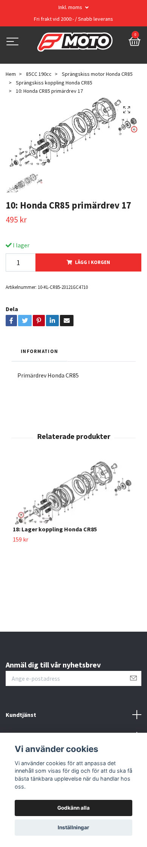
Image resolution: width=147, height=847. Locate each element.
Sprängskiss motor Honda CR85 (97, 74)
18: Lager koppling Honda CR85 (55, 529)
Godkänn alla (73, 808)
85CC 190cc (39, 74)
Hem (11, 74)
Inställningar (73, 827)
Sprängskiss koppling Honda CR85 (54, 82)
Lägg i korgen (92, 262)
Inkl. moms (70, 7)
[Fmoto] (75, 42)
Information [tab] (39, 351)
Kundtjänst (21, 714)
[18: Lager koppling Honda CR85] (73, 493)
